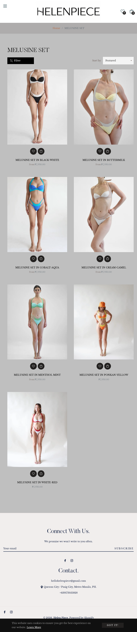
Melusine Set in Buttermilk (104, 160)
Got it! (113, 625)
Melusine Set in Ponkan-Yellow (104, 374)
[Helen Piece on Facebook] (65, 560)
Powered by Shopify (81, 617)
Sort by (96, 60)
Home (56, 28)
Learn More (34, 627)
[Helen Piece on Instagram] (72, 560)
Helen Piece (60, 617)
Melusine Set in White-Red (37, 482)
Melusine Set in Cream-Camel (104, 267)
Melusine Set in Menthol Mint (37, 374)
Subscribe (124, 548)
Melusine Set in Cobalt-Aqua (37, 267)
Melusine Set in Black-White (37, 160)
